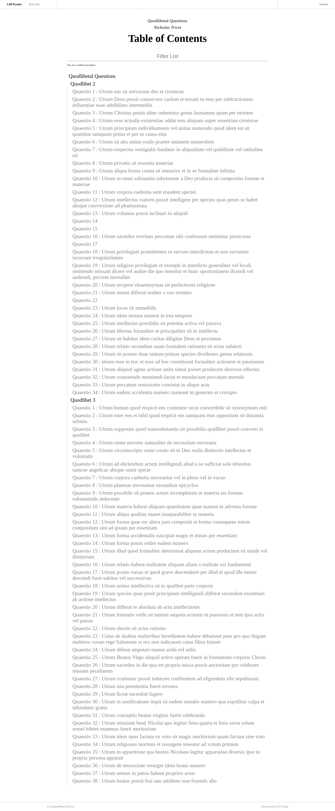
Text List (34, 4)
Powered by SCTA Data (274, 806)
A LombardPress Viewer (60, 806)
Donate (323, 4)
